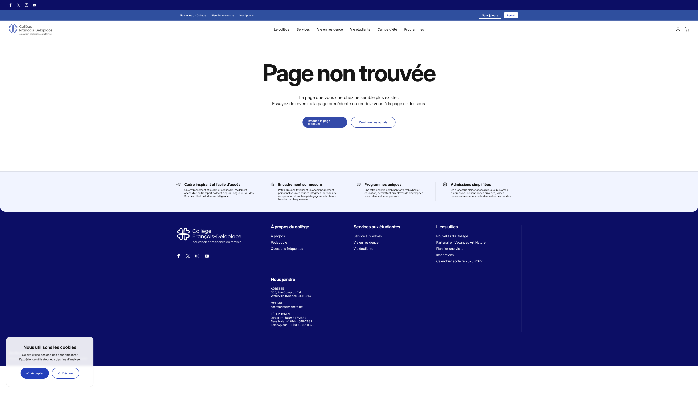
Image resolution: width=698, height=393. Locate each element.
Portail (511, 15)
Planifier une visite (222, 15)
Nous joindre (490, 15)
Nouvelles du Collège (193, 15)
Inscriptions (246, 15)
